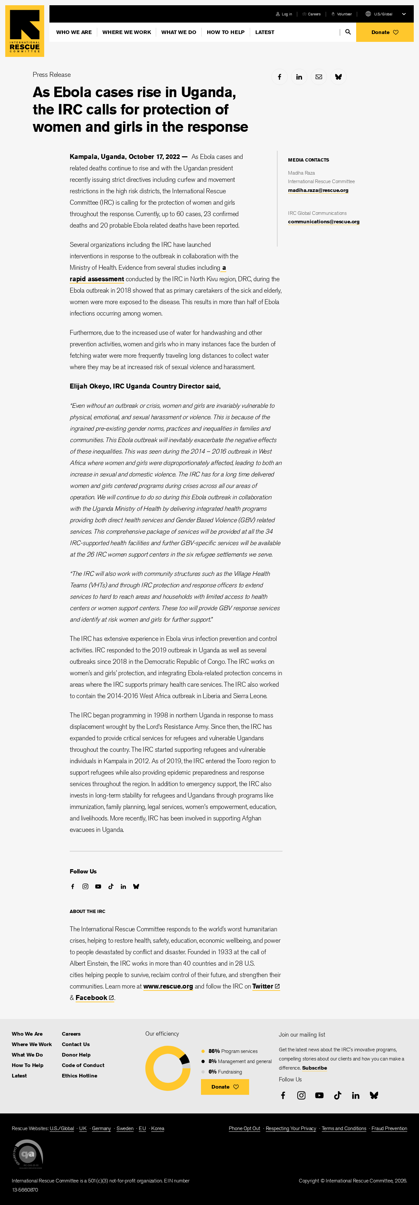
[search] (348, 32)
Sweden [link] (125, 1128)
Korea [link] (157, 1128)
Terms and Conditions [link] (344, 1128)
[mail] (319, 77)
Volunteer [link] (344, 13)
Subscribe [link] (314, 1068)
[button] (385, 32)
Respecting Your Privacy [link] (291, 1128)
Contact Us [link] (75, 1044)
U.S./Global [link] (62, 1128)
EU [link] (142, 1128)
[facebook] (279, 77)
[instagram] (85, 886)
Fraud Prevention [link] (389, 1128)
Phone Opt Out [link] (244, 1128)
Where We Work (126, 32)
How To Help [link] (28, 1065)
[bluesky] (338, 77)
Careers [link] (314, 13)
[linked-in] (299, 77)
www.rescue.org (168, 986)
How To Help (226, 32)
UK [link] (83, 1128)
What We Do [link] (27, 1055)
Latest (264, 32)
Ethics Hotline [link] (79, 1076)
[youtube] (98, 886)
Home (24, 31)
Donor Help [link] (76, 1055)
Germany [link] (101, 1128)
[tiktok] (111, 886)
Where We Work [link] (31, 1044)
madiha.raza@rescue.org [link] (318, 190)
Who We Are (74, 32)
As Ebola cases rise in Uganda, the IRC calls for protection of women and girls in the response (140, 109)
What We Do (178, 32)
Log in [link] (287, 13)
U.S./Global (383, 13)
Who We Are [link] (27, 1034)
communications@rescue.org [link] (324, 221)
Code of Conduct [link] (83, 1065)
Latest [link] (19, 1076)
